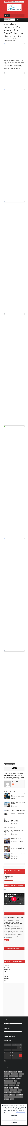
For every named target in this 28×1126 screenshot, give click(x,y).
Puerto (12, 1096)
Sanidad (20, 1096)
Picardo (10, 1092)
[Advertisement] (14, 1000)
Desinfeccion (12, 1078)
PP (4, 1096)
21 (15, 1055)
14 (15, 1052)
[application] (14, 899)
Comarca (6, 1076)
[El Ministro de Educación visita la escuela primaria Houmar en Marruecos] (7, 856)
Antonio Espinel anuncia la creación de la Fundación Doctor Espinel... (13, 923)
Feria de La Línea (7, 1083)
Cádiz (20, 1076)
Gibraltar (7, 965)
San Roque (7, 969)
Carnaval (21, 1073)
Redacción (14, 38)
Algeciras (7, 971)
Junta (17, 1085)
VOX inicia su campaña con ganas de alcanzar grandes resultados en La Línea (13, 774)
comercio (11, 1076)
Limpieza (16, 1087)
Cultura (16, 1076)
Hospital (10, 1085)
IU (14, 1085)
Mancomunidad (13, 1090)
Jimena (7, 978)
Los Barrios (8, 974)
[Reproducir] (4, 903)
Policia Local (12, 1094)
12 (10, 1052)
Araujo (15, 1071)
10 (4, 1052)
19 (10, 1055)
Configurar (14, 1122)
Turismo (12, 1099)
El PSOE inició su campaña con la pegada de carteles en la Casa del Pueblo (14, 778)
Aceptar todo (14, 1115)
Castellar (7, 980)
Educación (6, 1080)
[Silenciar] (22, 903)
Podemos (6, 1094)
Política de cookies (20, 1112)
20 (12, 1055)
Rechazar (14, 1119)
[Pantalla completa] (24, 903)
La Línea (13, 764)
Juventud (6, 1087)
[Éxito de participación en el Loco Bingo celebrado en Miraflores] (7, 832)
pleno (19, 1092)
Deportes (6, 1078)
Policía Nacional (19, 1094)
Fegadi (11, 1080)
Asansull (20, 1071)
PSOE (8, 1096)
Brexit (17, 1073)
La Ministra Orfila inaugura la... (18, 847)
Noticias (19, 38)
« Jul (5, 1062)
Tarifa (6, 976)
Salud (16, 1096)
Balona (12, 1073)
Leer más (6, 940)
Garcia (18, 1083)
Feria (15, 1080)
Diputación (18, 1078)
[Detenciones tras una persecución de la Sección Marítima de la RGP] (7, 840)
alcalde (5, 1071)
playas (15, 1092)
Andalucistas (8, 764)
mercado (20, 1090)
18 (7, 1055)
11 (7, 1052)
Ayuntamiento (7, 1073)
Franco (14, 1083)
